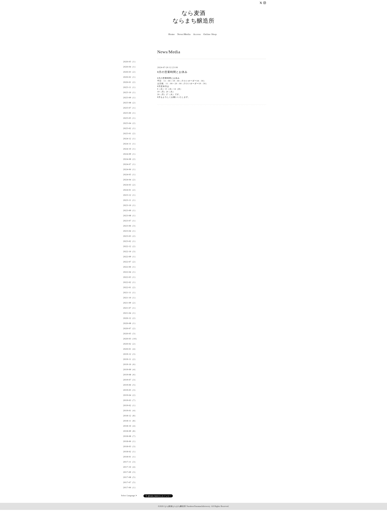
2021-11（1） (130, 292)
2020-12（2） (130, 318)
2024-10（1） (130, 149)
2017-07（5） (130, 482)
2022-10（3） (130, 251)
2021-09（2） (130, 303)
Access (197, 34)
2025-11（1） (130, 87)
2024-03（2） (130, 185)
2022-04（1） (130, 272)
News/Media (184, 34)
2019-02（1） (130, 405)
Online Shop (210, 34)
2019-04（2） (130, 395)
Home (171, 34)
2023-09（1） (130, 210)
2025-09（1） (130, 97)
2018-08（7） (130, 436)
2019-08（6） (130, 374)
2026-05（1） (130, 62)
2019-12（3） (130, 354)
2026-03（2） (130, 72)
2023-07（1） (130, 221)
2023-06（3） (130, 226)
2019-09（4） (130, 369)
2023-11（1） (130, 200)
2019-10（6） (130, 364)
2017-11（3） (130, 462)
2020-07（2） (130, 328)
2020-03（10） (130, 339)
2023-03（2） (130, 236)
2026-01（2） (130, 82)
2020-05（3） (130, 333)
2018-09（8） (130, 431)
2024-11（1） (130, 144)
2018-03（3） (130, 446)
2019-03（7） (130, 400)
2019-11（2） (130, 359)
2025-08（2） (130, 103)
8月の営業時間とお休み (172, 71)
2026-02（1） (130, 77)
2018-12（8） (130, 416)
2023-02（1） (130, 241)
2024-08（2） (130, 159)
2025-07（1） (130, 108)
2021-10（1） (130, 298)
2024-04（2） (130, 180)
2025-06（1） (130, 113)
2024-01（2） (130, 190)
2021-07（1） (130, 308)
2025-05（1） (130, 118)
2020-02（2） (130, 344)
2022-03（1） (130, 277)
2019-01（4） (130, 410)
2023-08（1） (130, 215)
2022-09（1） (130, 256)
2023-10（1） (130, 205)
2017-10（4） (130, 467)
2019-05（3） (130, 390)
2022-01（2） (130, 287)
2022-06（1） (130, 267)
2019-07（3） (130, 380)
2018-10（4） (130, 426)
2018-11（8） (130, 421)
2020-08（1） (130, 323)
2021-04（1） (130, 313)
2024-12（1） (130, 138)
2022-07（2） (130, 262)
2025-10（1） (130, 92)
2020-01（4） (130, 349)
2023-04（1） (130, 231)
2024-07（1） (130, 164)
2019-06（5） (130, 385)
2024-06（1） (130, 169)
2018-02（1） (130, 451)
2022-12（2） (130, 246)
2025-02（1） (130, 128)
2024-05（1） (130, 174)
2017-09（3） (130, 472)
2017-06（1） (130, 487)
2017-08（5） (130, 477)
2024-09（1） (130, 154)
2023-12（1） (130, 195)
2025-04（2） (130, 123)
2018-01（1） (130, 457)
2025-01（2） (130, 133)
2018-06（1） (130, 441)
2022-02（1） (130, 282)
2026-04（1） (130, 67)
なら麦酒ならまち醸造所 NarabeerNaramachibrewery (187, 506)
